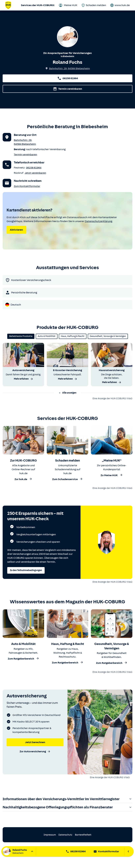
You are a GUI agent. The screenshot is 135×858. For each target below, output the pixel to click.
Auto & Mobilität (46, 336)
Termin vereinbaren (70, 88)
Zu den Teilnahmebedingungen (26, 570)
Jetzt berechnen (35, 742)
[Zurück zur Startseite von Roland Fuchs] (8, 5)
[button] (67, 392)
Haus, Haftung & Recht (72, 336)
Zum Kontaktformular (27, 186)
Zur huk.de (20, 479)
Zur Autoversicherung (33, 751)
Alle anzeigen (69, 393)
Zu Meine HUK (109, 475)
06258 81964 (70, 78)
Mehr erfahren (21, 379)
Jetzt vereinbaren (35, 172)
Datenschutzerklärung (98, 221)
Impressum (50, 835)
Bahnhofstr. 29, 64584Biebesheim (69, 68)
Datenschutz (65, 835)
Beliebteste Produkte (20, 336)
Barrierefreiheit (83, 835)
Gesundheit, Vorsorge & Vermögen (108, 336)
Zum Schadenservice (65, 479)
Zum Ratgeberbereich (21, 658)
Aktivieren (16, 229)
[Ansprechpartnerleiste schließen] (128, 851)
